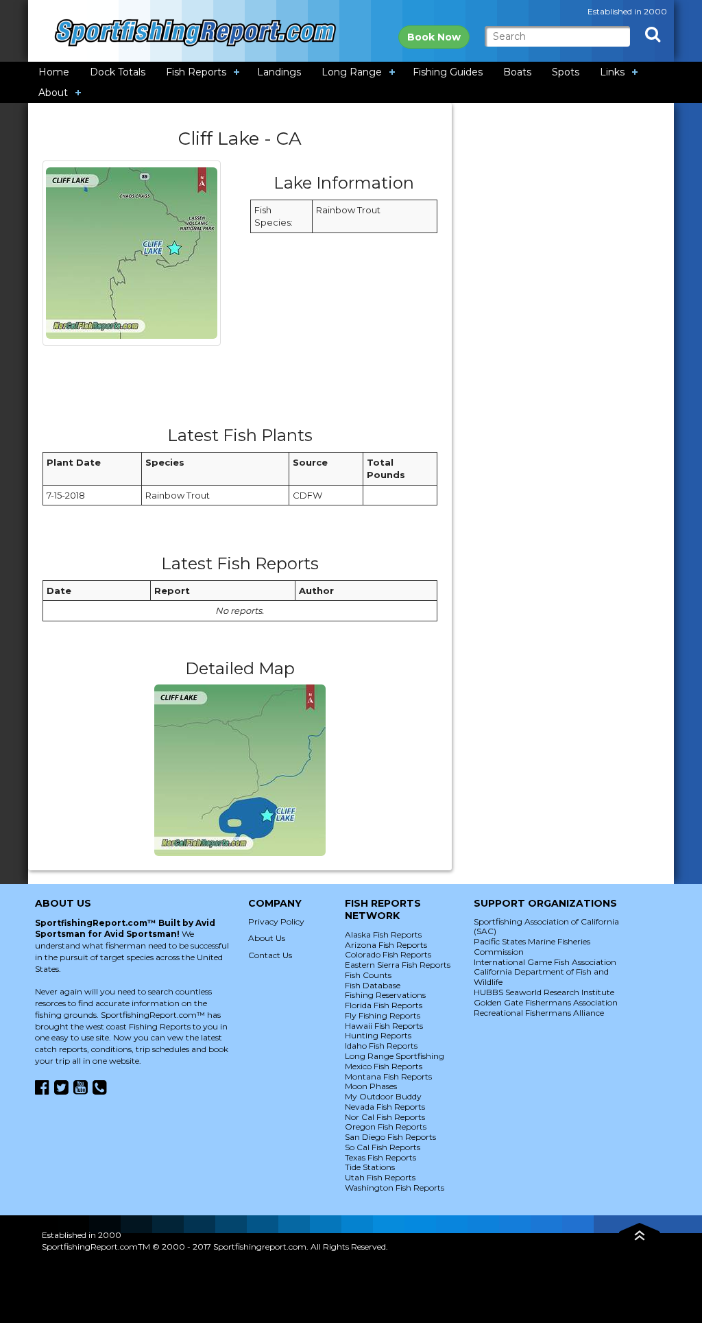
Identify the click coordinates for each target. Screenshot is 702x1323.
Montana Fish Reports (388, 1076)
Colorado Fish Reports (388, 954)
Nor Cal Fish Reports (385, 1117)
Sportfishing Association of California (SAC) (546, 926)
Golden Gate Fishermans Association (546, 1002)
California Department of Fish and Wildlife (541, 976)
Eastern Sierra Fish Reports (397, 965)
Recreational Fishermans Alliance (539, 1013)
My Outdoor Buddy (383, 1096)
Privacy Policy (276, 921)
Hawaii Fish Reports (384, 1026)
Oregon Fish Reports (385, 1126)
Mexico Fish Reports (383, 1066)
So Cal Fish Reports (382, 1147)
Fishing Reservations (385, 995)
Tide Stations (370, 1167)
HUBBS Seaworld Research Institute (544, 992)
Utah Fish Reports (380, 1177)
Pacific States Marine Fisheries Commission (532, 946)
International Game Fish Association (545, 962)
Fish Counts (368, 975)
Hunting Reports (378, 1035)
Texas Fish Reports (380, 1157)
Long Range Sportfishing (394, 1056)
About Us (266, 938)
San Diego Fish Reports (390, 1137)
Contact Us (270, 955)
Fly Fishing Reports (382, 1015)
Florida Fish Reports (383, 1005)
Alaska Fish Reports (383, 934)
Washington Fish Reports (394, 1187)
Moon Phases (371, 1086)
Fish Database (372, 985)
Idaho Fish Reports (381, 1045)
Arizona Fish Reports (386, 945)
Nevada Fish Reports (385, 1106)
